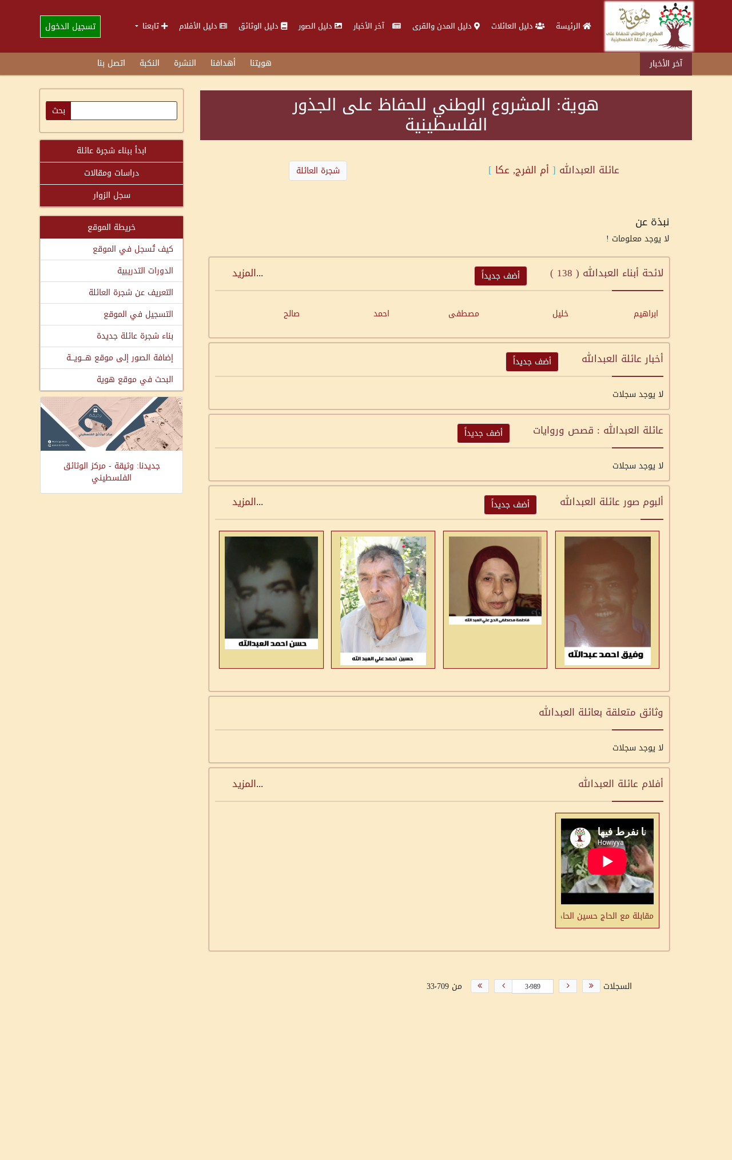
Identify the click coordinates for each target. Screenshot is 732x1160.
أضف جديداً (501, 276)
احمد (381, 313)
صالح (292, 313)
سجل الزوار (111, 195)
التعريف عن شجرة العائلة (131, 292)
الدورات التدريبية (145, 271)
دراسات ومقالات (111, 173)
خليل (560, 313)
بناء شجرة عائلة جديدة (135, 336)
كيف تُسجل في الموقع (133, 249)
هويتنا (261, 63)
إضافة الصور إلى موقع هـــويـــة (119, 358)
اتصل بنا (111, 63)
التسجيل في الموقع (138, 314)
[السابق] (568, 986)
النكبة (150, 63)
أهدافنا (223, 63)
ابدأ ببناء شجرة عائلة (111, 150)
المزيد (244, 273)
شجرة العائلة (318, 170)
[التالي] (503, 986)
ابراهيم (646, 313)
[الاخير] (480, 986)
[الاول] (591, 986)
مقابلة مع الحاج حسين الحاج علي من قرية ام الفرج (607, 915)
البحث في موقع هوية (135, 379)
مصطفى (463, 313)
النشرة (185, 63)
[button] (151, 26)
